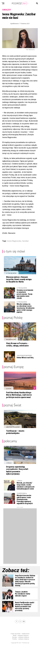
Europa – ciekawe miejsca (20, 637)
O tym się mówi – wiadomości (20, 633)
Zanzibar (25, 241)
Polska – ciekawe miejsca (20, 639)
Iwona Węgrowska (14, 241)
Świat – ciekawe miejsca (20, 635)
